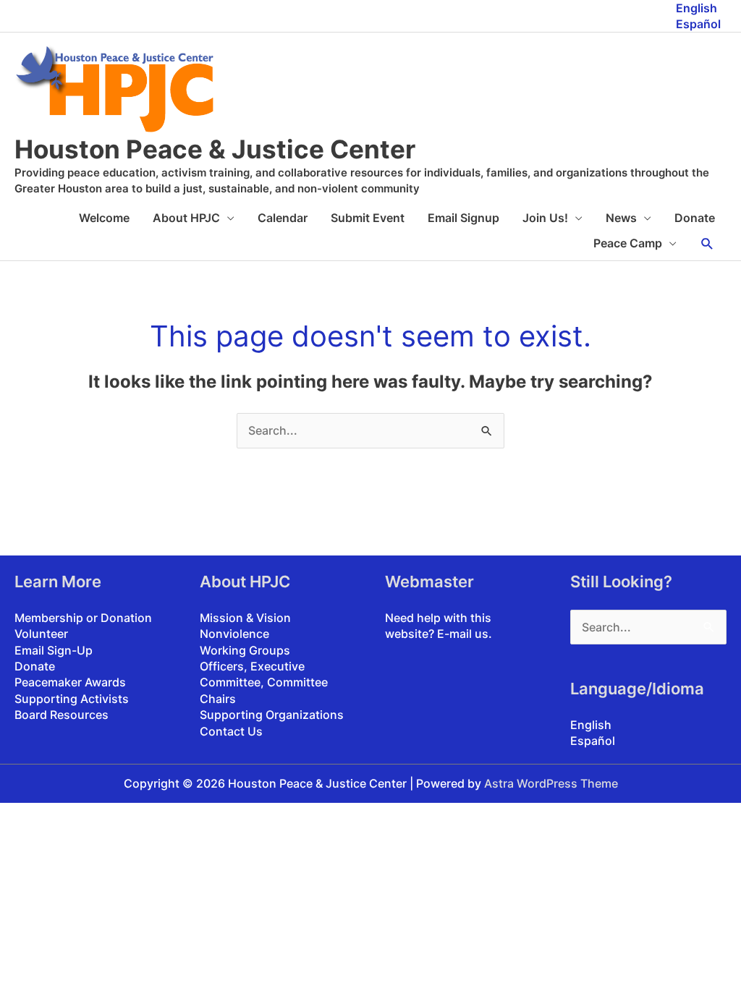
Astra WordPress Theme (551, 783)
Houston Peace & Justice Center (214, 149)
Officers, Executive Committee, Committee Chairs (264, 682)
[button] (707, 244)
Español (698, 24)
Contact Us (231, 731)
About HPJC (186, 217)
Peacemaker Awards (70, 682)
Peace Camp (627, 243)
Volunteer (41, 633)
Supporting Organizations (272, 714)
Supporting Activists (71, 698)
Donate (694, 217)
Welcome (104, 217)
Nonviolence (234, 633)
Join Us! (545, 217)
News (621, 217)
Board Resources (61, 714)
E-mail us (462, 633)
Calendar (283, 217)
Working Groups (245, 650)
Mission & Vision (245, 617)
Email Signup (463, 217)
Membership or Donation (83, 617)
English (696, 8)
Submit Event (368, 217)
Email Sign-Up (53, 650)
